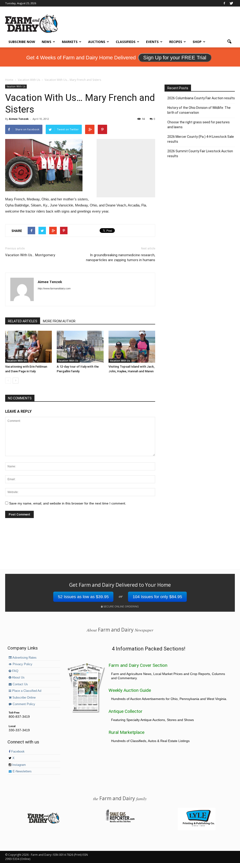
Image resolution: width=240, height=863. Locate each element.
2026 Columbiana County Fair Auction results (201, 98)
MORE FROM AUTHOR (59, 321)
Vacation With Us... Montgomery (30, 255)
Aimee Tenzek (19, 119)
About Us (18, 677)
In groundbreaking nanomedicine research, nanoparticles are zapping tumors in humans (120, 257)
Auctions (96, 41)
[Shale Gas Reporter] (120, 822)
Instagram (18, 765)
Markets (70, 41)
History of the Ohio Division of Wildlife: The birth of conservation (199, 110)
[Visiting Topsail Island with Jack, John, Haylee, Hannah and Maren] (132, 347)
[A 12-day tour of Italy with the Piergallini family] (80, 347)
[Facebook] (224, 3)
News (46, 41)
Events (152, 41)
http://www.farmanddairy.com (54, 288)
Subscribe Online (23, 697)
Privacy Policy (22, 664)
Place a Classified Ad (26, 691)
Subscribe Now (21, 41)
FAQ (14, 671)
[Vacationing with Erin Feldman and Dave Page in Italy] (28, 347)
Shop (197, 41)
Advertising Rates (24, 657)
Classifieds (125, 41)
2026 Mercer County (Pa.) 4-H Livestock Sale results (200, 139)
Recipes (175, 41)
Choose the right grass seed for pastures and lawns (198, 124)
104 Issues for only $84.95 (157, 596)
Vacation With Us (16, 86)
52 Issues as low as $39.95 (83, 596)
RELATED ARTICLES (22, 321)
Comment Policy (23, 704)
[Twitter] (231, 3)
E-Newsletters (22, 771)
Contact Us (20, 684)
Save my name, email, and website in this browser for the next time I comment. (67, 503)
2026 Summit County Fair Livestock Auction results (200, 153)
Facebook (17, 751)
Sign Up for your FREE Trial (174, 57)
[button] (229, 41)
